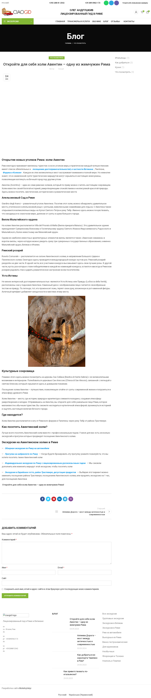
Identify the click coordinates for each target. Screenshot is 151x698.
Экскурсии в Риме (111, 628)
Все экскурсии (109, 613)
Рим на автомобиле (111, 632)
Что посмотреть (80, 43)
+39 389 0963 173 (92, 3)
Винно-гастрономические (115, 642)
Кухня (118, 67)
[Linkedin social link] (59, 499)
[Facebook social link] (42, 499)
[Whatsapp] (106, 3)
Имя (4, 567)
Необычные (108, 651)
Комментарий (9, 539)
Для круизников (110, 646)
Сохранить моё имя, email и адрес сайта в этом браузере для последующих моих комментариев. (51, 589)
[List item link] (25, 639)
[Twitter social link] (48, 499)
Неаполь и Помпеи (111, 661)
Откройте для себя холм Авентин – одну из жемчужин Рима (82, 622)
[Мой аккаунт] (136, 12)
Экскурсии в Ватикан (112, 623)
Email (61, 567)
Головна (68, 43)
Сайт (4, 578)
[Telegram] (111, 3)
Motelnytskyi (25, 688)
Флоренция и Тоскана (113, 656)
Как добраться (122, 62)
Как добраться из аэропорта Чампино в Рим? (87, 658)
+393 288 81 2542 (56, 3)
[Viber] (116, 3)
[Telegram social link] (65, 499)
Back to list (56, 511)
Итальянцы (120, 58)
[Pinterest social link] (53, 499)
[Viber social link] (70, 499)
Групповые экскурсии (113, 618)
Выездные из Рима (111, 637)
